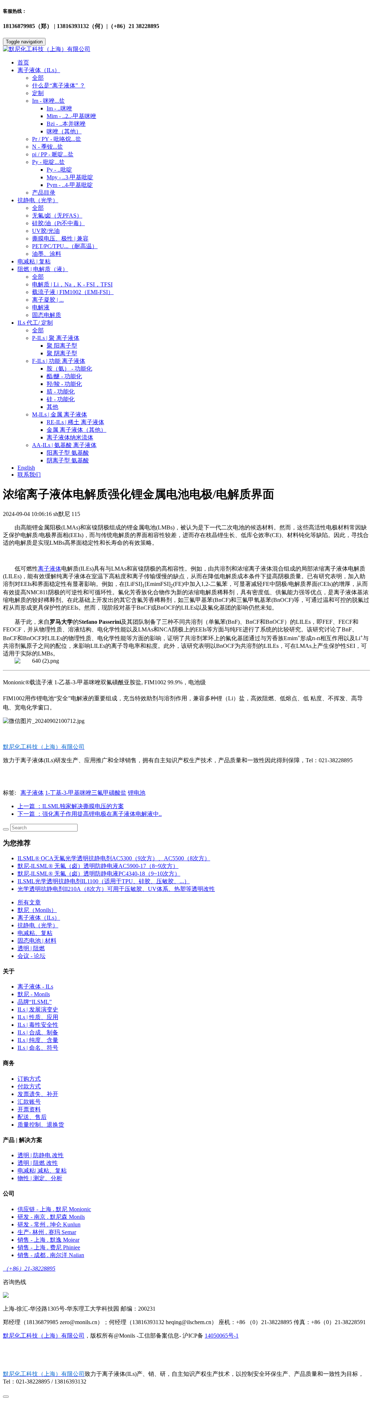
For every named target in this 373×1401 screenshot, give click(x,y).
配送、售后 (32, 1117)
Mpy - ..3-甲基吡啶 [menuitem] (70, 177)
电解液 (41, 307)
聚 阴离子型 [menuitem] (62, 353)
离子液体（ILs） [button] (38, 70)
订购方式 (29, 1079)
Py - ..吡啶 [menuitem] (59, 170)
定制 (38, 93)
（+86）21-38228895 (29, 1268)
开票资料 (29, 1109)
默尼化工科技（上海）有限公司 (44, 1335)
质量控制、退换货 (40, 1125)
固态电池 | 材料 (36, 941)
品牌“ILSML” (34, 1002)
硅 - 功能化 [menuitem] (61, 399)
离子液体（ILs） (38, 918)
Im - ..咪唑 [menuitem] (59, 108)
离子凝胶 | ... (48, 300)
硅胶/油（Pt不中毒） (58, 223)
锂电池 (136, 793)
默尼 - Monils (33, 994)
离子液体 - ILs (35, 986)
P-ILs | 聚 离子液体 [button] (55, 338)
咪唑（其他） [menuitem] (64, 131)
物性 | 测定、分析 (39, 1178)
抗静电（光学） (37, 925)
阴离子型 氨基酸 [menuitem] (68, 460)
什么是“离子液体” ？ (58, 85)
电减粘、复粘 (34, 933)
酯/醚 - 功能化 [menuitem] (64, 376)
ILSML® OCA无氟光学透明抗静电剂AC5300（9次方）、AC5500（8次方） (113, 858)
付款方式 (29, 1086)
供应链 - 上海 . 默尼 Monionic (54, 1209)
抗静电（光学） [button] (37, 200)
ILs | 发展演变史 (37, 1009)
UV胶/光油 (46, 231)
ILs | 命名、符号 (37, 1048)
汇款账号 (29, 1102)
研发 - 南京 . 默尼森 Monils (51, 1217)
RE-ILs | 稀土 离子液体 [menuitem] (75, 422)
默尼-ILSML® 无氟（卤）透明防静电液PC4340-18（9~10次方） (98, 873)
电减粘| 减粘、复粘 (42, 1170)
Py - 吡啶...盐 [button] (48, 162)
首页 (23, 62)
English (26, 468)
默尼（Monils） (37, 910)
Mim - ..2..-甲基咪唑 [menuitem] (71, 116)
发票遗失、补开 (37, 1094)
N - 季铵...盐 (47, 147)
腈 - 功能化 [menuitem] (61, 391)
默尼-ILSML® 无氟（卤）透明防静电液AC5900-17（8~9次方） (97, 866)
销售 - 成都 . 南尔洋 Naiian (50, 1255)
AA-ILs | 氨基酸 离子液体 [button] (64, 445)
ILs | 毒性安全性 (37, 1025)
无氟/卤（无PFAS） (57, 215)
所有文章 (29, 902)
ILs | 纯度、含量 (37, 1040)
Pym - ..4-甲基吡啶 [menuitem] (70, 185)
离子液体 (49, 569)
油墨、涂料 (46, 254)
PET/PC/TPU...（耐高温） (65, 246)
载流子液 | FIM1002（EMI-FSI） (73, 292)
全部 (38, 78)
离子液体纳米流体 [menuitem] (70, 437)
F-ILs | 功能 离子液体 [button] (58, 361)
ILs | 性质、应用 (37, 1017)
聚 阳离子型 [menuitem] (62, 346)
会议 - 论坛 (31, 956)
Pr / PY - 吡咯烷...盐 (56, 139)
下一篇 (89, 814)
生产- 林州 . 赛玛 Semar (46, 1232)
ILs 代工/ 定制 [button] (35, 323)
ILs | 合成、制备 (37, 1032)
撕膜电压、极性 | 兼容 (60, 238)
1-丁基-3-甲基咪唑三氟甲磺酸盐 (85, 793)
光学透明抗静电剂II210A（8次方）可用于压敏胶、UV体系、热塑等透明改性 (116, 889)
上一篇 (70, 806)
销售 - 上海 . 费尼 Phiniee (48, 1247)
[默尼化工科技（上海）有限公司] (186, 49)
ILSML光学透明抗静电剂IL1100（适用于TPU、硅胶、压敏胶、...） (103, 881)
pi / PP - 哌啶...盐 (53, 154)
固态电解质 (46, 315)
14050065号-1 (222, 1335)
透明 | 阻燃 (31, 948)
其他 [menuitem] (52, 407)
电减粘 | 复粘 (34, 261)
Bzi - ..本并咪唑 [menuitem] (66, 124)
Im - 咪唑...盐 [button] (48, 101)
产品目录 (43, 192)
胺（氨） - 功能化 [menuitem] (69, 368)
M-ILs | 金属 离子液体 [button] (59, 414)
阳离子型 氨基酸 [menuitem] (68, 453)
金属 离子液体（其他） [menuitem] (76, 430)
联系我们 (29, 474)
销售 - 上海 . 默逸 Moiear (48, 1240)
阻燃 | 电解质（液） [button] (42, 269)
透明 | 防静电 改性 (40, 1155)
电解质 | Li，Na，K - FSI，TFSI (72, 284)
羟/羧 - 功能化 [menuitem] (64, 384)
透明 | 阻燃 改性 (37, 1163)
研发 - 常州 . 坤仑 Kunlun (49, 1224)
